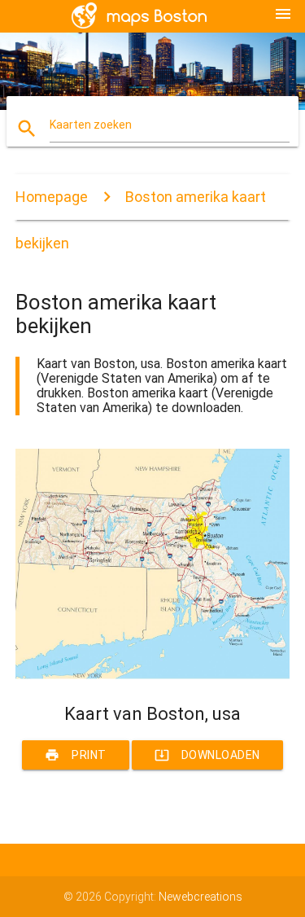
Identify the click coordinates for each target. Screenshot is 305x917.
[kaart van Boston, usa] (152, 675)
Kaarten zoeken (91, 124)
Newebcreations (200, 896)
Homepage (51, 196)
